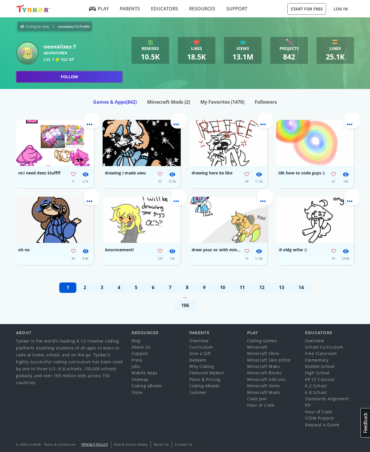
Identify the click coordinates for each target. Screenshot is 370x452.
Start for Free (307, 9)
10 (222, 287)
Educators (164, 8)
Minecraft (257, 347)
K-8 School (316, 392)
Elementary (316, 360)
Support (236, 8)
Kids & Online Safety (131, 444)
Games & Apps (115, 102)
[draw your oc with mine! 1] (228, 220)
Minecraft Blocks (264, 372)
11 (242, 287)
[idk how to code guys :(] (315, 143)
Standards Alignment (327, 398)
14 (301, 287)
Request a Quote (322, 424)
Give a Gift (200, 353)
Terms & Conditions (60, 444)
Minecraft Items (263, 385)
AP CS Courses (320, 379)
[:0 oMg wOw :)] (315, 220)
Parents (130, 8)
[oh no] (55, 220)
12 (261, 287)
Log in (341, 9)
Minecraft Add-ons (266, 379)
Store (137, 392)
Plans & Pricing (205, 379)
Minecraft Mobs (263, 366)
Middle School (319, 366)
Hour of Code (260, 405)
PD (307, 405)
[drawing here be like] (228, 143)
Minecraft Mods (168, 102)
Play (103, 8)
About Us (141, 347)
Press (137, 360)
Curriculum (201, 347)
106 (185, 305)
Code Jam (257, 398)
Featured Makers (206, 372)
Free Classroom (321, 353)
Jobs (136, 366)
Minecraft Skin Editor (269, 360)
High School (317, 372)
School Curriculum (324, 347)
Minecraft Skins (263, 353)
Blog (136, 340)
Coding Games (262, 340)
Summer (198, 392)
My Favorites (222, 102)
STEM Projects (319, 418)
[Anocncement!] (142, 220)
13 (281, 287)
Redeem (197, 360)
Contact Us (184, 444)
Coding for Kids (37, 26)
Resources (202, 8)
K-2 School (316, 385)
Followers (266, 102)
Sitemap (140, 379)
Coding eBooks (147, 385)
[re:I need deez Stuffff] (55, 143)
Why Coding (201, 366)
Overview (198, 340)
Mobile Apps (145, 372)
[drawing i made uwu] (142, 143)
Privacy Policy (95, 444)
